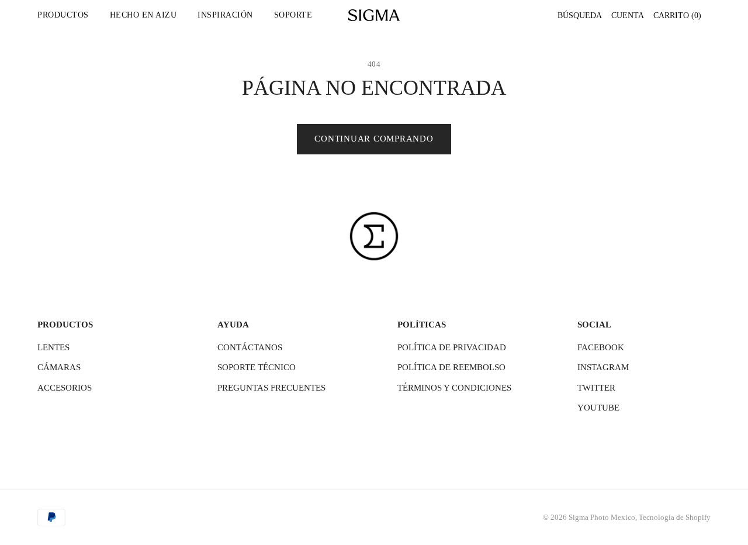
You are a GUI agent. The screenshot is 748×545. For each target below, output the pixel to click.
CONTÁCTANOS (249, 347)
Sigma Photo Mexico (602, 517)
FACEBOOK (600, 347)
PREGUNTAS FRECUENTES (271, 387)
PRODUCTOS (63, 15)
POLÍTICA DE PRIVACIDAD (451, 347)
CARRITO (677, 15)
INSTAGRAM (603, 367)
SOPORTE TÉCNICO (256, 367)
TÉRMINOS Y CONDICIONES (454, 387)
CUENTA (627, 15)
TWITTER (596, 387)
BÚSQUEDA (579, 15)
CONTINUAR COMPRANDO (373, 138)
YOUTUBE (598, 407)
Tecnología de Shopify (675, 517)
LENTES (53, 347)
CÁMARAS (59, 367)
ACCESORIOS (64, 387)
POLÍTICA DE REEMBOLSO (451, 367)
